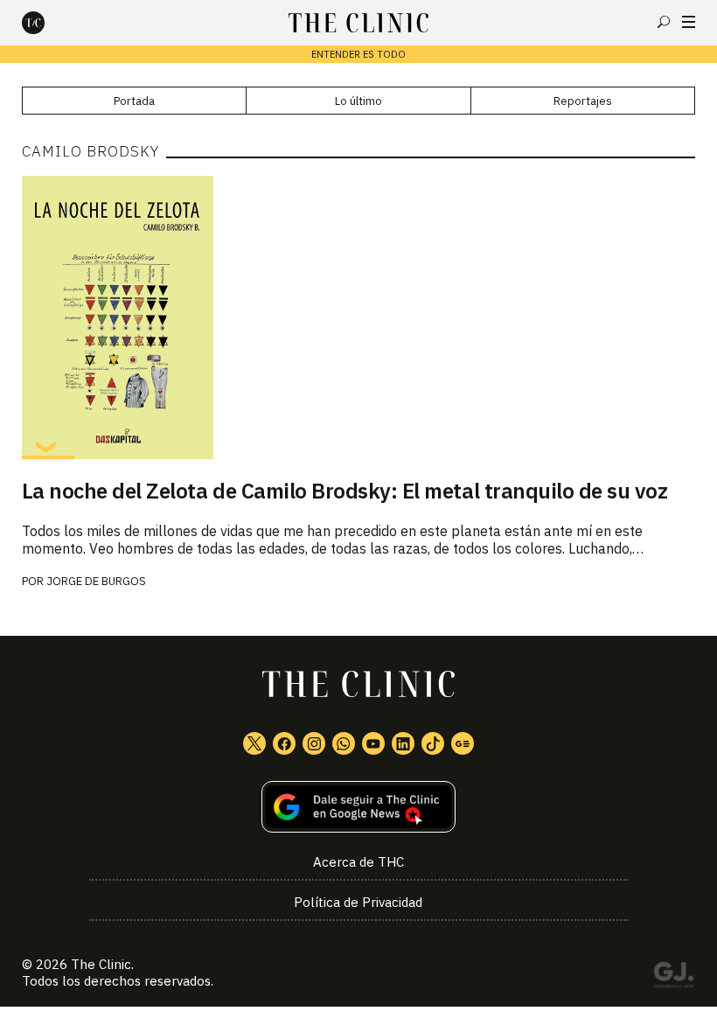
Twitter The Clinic (254, 743)
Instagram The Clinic (314, 743)
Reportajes (582, 101)
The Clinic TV (373, 743)
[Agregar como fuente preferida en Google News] (359, 807)
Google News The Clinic (462, 743)
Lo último (358, 101)
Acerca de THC (358, 862)
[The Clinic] (48, 22)
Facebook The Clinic (284, 743)
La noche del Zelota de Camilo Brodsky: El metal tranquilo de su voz (345, 491)
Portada (134, 101)
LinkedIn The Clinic (403, 743)
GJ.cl (673, 978)
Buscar (664, 22)
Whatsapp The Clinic (343, 743)
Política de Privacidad (358, 902)
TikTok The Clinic (432, 743)
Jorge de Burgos (96, 581)
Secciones (688, 22)
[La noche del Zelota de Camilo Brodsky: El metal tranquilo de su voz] (359, 317)
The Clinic (101, 964)
